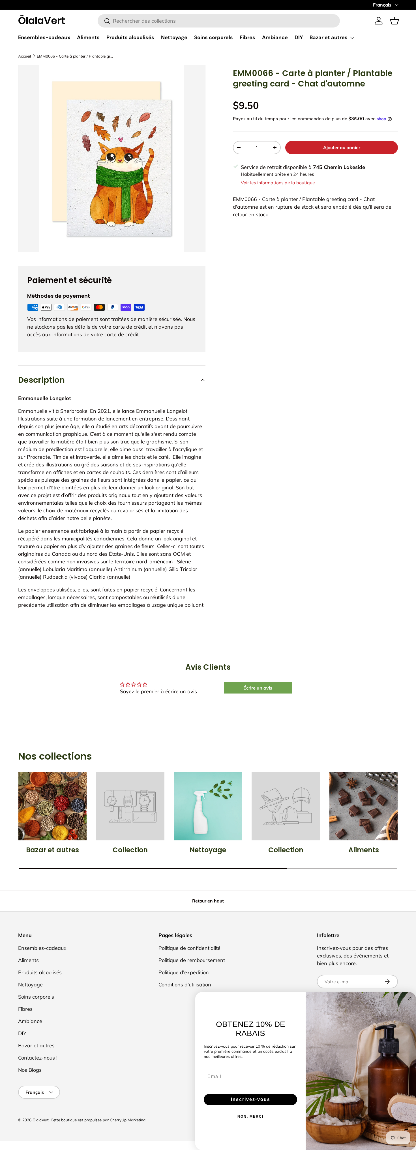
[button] (394, 20)
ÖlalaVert (41, 1119)
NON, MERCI (250, 1117)
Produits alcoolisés (130, 37)
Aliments (88, 37)
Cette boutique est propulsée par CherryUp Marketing (98, 1119)
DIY (299, 37)
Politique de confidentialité (189, 948)
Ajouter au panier (341, 147)
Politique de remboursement (191, 960)
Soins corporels (213, 37)
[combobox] (219, 21)
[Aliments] (363, 806)
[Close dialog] (409, 998)
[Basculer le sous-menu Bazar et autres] (352, 37)
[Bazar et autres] (52, 806)
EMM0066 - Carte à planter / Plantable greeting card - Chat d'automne (75, 56)
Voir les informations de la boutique (278, 182)
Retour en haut (208, 901)
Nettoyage (174, 37)
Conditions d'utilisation (184, 984)
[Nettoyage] (208, 806)
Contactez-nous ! (37, 1057)
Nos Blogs (30, 1070)
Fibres (247, 37)
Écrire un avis (257, 688)
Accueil (24, 56)
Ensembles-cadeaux (44, 37)
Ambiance (275, 37)
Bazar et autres (329, 37)
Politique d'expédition (183, 972)
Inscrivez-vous (250, 1099)
